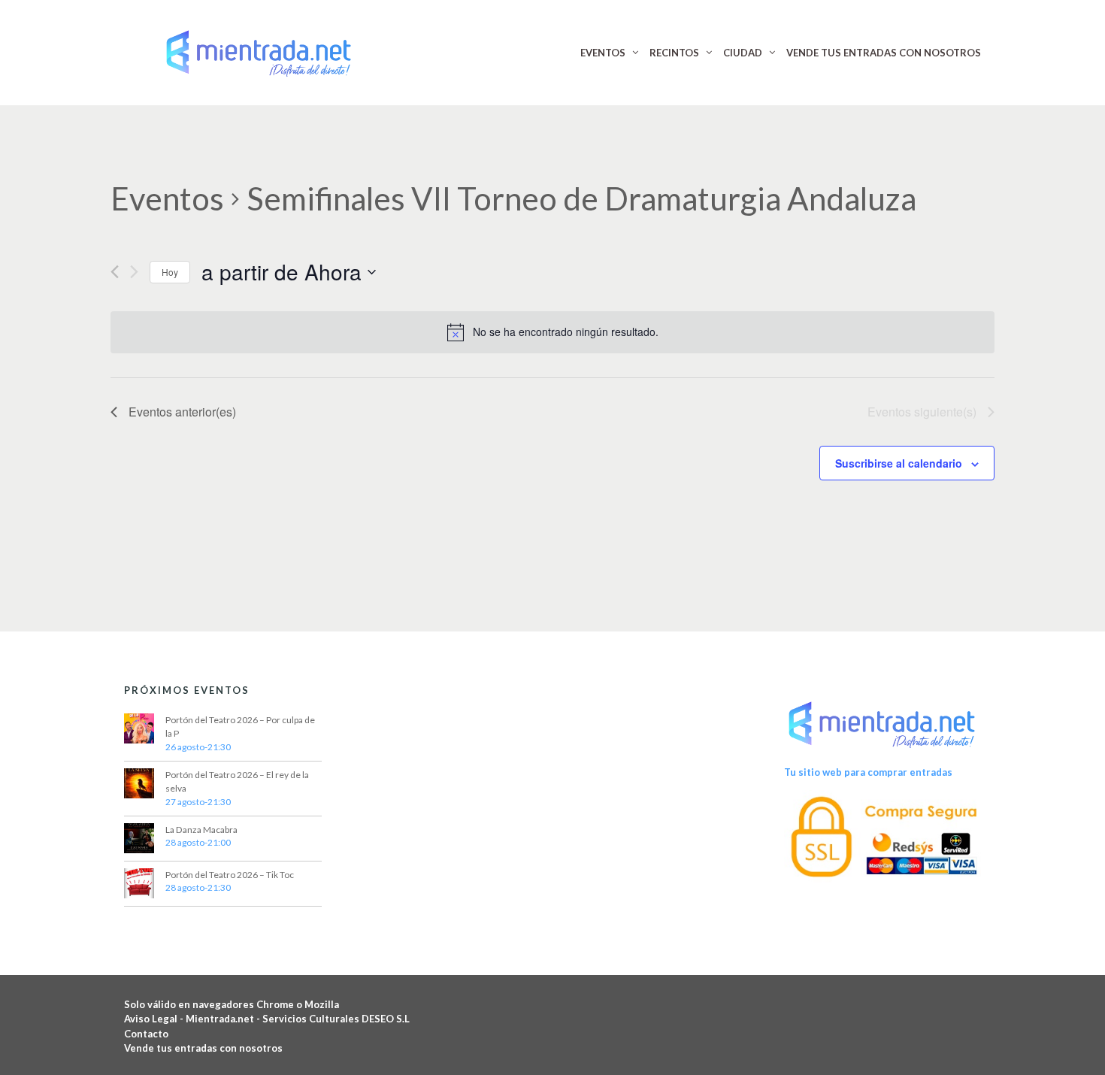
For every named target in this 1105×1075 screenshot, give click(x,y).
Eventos (167, 198)
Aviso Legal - (155, 1019)
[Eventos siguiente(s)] (134, 272)
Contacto (146, 1034)
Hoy (170, 271)
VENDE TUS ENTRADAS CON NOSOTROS (883, 53)
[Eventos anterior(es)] (114, 272)
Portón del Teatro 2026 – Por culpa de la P (240, 726)
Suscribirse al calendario (898, 463)
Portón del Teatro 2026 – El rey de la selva (237, 781)
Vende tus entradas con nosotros (203, 1048)
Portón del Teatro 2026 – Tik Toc (229, 874)
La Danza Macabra (201, 829)
